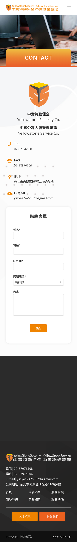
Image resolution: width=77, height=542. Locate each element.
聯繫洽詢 (57, 500)
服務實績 (57, 492)
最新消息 (35, 492)
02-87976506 (23, 474)
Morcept (67, 536)
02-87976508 (23, 469)
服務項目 (35, 500)
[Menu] (69, 7)
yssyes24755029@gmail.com (37, 479)
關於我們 (12, 500)
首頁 (9, 492)
